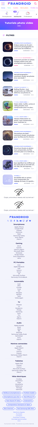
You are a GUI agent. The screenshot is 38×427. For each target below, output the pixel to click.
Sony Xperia (19, 237)
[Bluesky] (30, 221)
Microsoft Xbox (19, 251)
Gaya (19, 382)
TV (19, 302)
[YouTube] (20, 221)
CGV (19, 421)
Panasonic (19, 308)
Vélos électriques (19, 376)
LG (19, 306)
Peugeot (19, 293)
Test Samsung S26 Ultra (25, 408)
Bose (19, 327)
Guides (15, 8)
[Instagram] (11, 221)
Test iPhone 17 (29, 397)
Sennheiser (19, 336)
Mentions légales (19, 412)
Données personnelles (19, 419)
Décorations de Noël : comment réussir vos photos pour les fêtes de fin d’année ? (24, 135)
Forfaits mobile (29, 393)
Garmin (19, 351)
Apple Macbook (19, 267)
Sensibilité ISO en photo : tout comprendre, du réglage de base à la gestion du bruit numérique (24, 179)
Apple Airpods (19, 325)
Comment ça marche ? (20, 87)
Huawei (19, 230)
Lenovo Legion (19, 249)
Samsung (19, 312)
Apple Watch (19, 348)
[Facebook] (14, 221)
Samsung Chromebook (19, 277)
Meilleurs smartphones (11, 393)
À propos (19, 414)
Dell (19, 268)
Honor (19, 272)
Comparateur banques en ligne (19, 404)
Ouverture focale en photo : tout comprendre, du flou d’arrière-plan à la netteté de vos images (24, 150)
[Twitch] (24, 221)
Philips (19, 310)
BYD (19, 286)
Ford (19, 289)
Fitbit (19, 350)
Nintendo (19, 253)
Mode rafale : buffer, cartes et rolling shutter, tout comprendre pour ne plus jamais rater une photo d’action (24, 105)
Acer (19, 265)
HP (19, 274)
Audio (19, 323)
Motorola (19, 232)
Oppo (19, 234)
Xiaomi (19, 239)
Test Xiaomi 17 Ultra (13, 401)
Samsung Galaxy (19, 236)
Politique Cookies (19, 417)
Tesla (19, 296)
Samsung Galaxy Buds (19, 334)
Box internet (8, 408)
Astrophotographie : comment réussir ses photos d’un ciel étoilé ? (24, 76)
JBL (19, 331)
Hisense (19, 305)
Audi (19, 284)
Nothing (19, 332)
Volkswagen (19, 298)
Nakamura (19, 386)
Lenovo (19, 270)
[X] (8, 221)
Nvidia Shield (19, 255)
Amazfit (19, 346)
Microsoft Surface (19, 275)
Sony (19, 313)
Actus (3, 8)
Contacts (19, 416)
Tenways (19, 388)
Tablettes (19, 361)
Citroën (19, 287)
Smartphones (19, 224)
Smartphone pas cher (12, 397)
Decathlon (19, 381)
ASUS (19, 246)
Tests (9, 8)
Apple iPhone (19, 227)
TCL (19, 315)
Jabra (19, 329)
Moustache (19, 384)
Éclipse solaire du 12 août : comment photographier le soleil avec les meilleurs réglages (24, 46)
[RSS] (17, 221)
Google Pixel (19, 229)
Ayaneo (19, 248)
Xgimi (19, 317)
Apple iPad (19, 363)
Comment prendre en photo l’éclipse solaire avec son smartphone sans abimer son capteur (24, 61)
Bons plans (24, 8)
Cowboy (19, 379)
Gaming (19, 243)
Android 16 (28, 401)
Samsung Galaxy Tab (19, 370)
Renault (19, 294)
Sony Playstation (19, 256)
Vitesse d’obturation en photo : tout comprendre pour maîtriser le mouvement (23, 120)
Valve (19, 258)
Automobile (19, 281)
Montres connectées (19, 344)
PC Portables (19, 262)
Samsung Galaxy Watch (19, 355)
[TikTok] (27, 221)
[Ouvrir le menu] (3, 3)
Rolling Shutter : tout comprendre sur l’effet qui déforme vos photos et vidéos (23, 91)
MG (19, 291)
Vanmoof (19, 389)
